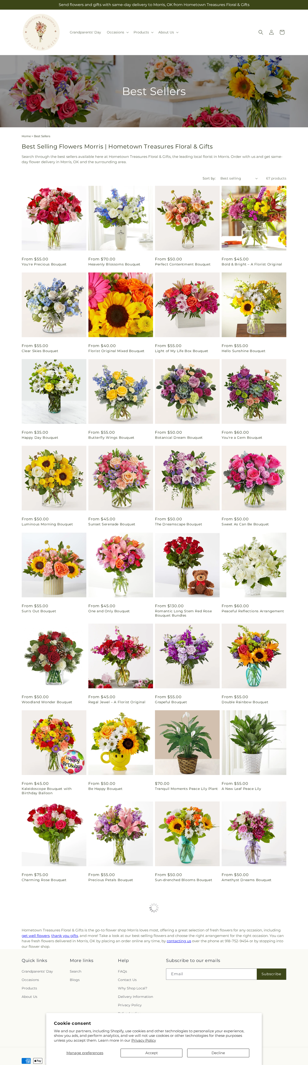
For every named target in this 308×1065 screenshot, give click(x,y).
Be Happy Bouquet (105, 789)
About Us (29, 996)
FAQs (122, 971)
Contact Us (127, 980)
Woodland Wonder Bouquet (47, 702)
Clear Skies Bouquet (40, 351)
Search (75, 971)
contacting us (179, 941)
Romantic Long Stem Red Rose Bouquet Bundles (183, 613)
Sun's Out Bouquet (39, 611)
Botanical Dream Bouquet (179, 437)
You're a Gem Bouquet (242, 437)
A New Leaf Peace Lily (241, 789)
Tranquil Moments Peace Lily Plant (186, 789)
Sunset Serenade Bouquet (111, 524)
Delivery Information (135, 996)
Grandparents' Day (37, 971)
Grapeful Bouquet (171, 702)
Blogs (75, 980)
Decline (218, 1053)
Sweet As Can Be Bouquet (245, 524)
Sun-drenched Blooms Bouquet (183, 880)
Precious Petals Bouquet (110, 880)
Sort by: (209, 178)
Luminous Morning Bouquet (47, 524)
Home (26, 136)
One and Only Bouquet (109, 611)
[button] (117, 32)
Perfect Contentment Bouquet (183, 264)
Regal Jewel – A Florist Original (116, 702)
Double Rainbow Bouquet (245, 702)
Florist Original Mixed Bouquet (116, 351)
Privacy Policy (143, 1040)
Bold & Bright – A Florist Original (252, 264)
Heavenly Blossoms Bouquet (114, 264)
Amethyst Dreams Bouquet (247, 880)
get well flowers (36, 935)
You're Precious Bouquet (44, 264)
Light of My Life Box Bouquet (181, 351)
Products (29, 988)
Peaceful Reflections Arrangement (253, 611)
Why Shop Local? (132, 988)
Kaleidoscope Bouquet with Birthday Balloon (47, 791)
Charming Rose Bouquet (44, 880)
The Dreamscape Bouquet (178, 524)
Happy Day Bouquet (40, 437)
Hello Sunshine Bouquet (243, 351)
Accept (151, 1053)
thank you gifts (64, 935)
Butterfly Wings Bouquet (111, 437)
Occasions (30, 980)
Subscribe (271, 974)
